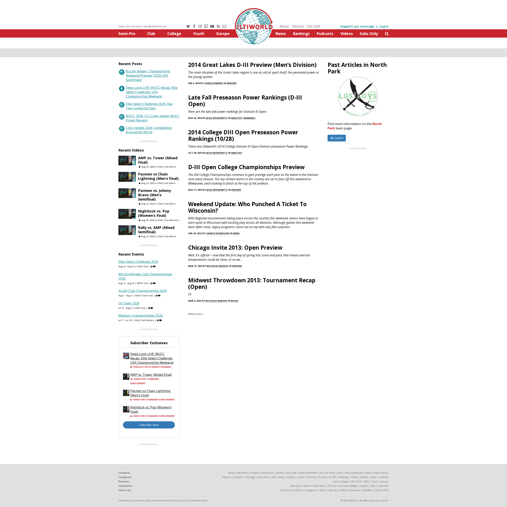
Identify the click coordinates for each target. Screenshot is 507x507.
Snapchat (355, 490)
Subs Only (369, 33)
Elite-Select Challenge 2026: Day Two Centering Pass (149, 106)
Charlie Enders (213, 83)
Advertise (242, 472)
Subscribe (383, 485)
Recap (234, 300)
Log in (384, 26)
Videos (346, 33)
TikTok (343, 490)
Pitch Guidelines (353, 472)
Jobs (340, 472)
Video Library (381, 472)
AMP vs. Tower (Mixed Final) (157, 160)
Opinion (291, 477)
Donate (280, 472)
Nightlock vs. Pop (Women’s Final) (153, 213)
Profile (333, 477)
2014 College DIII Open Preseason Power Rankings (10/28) (243, 135)
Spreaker (367, 490)
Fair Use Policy (327, 472)
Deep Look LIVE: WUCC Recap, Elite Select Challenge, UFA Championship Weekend (152, 92)
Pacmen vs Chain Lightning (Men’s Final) (158, 176)
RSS (386, 490)
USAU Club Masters (144, 320)
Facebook (297, 490)
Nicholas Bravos (217, 265)
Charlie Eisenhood (217, 233)
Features (227, 477)
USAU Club (142, 266)
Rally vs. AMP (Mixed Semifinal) (156, 229)
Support (363, 485)
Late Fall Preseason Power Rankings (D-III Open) (245, 101)
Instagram (311, 490)
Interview (263, 477)
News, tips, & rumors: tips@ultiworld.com (142, 26)
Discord (297, 26)
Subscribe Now (149, 425)
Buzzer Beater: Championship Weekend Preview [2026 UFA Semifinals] (148, 75)
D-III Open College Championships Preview (246, 167)
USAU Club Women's (168, 220)
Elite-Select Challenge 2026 (138, 262)
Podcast (311, 477)
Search (338, 138)
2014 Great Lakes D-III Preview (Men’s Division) (252, 64)
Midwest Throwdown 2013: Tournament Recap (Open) (251, 283)
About (284, 26)
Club (151, 33)
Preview (231, 83)
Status (368, 472)
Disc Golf (313, 26)
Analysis (236, 118)
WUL (366, 481)
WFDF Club (142, 283)
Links (273, 477)
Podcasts (325, 33)
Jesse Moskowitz (216, 118)
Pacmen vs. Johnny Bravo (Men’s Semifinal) (154, 195)
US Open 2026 (128, 303)
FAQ (373, 485)
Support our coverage (357, 26)
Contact (254, 472)
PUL (359, 481)
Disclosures (267, 472)
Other (301, 477)
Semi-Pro (126, 33)
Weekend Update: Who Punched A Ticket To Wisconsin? (247, 207)
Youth (198, 33)
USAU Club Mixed (166, 166)
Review (364, 477)
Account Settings (348, 485)
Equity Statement (308, 472)
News (280, 33)
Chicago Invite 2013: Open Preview (235, 247)
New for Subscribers (314, 485)
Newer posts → (196, 313)
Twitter (322, 490)
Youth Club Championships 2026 (142, 291)
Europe (223, 33)
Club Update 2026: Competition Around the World (149, 130)
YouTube (285, 490)
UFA (353, 481)
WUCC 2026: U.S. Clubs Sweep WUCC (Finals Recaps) (152, 118)
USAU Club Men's (166, 183)
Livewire (384, 477)
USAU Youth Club (143, 295)
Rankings (301, 33)
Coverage (250, 477)
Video (374, 477)
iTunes (378, 490)
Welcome (296, 485)
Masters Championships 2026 (140, 315)
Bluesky (333, 490)
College (174, 33)
